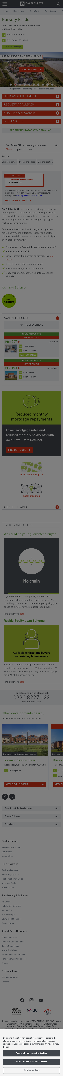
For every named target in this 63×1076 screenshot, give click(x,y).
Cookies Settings (31, 1070)
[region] (31, 1052)
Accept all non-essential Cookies (31, 1053)
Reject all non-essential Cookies (31, 1062)
